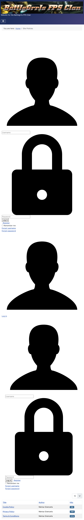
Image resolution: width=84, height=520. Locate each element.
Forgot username (9, 228)
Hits (71, 502)
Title (4, 502)
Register (6, 223)
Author (42, 502)
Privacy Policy (8, 511)
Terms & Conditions (11, 516)
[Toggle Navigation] (3, 21)
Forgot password (9, 231)
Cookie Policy (8, 507)
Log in (5, 220)
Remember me (10, 225)
